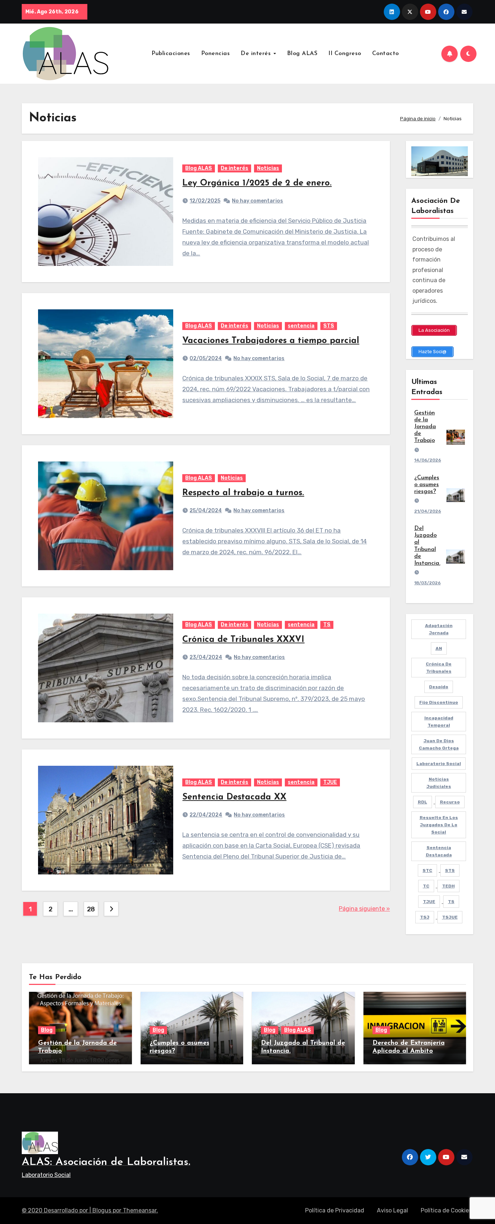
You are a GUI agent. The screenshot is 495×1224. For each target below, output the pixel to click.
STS (328, 326)
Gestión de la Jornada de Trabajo (425, 427)
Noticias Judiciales (439, 783)
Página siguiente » (364, 908)
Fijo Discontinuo (438, 702)
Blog (47, 1030)
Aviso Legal (392, 1210)
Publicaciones (170, 54)
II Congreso (344, 54)
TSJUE (450, 917)
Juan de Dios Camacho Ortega (439, 744)
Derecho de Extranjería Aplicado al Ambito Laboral (409, 1051)
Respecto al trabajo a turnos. (243, 493)
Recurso (450, 802)
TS (326, 625)
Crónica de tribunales (439, 667)
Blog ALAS (302, 54)
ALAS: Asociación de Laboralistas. (106, 1162)
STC (427, 870)
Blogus (101, 1210)
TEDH (448, 886)
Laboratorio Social (438, 763)
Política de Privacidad (334, 1210)
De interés (257, 54)
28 (91, 909)
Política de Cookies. (447, 1210)
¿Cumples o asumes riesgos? (426, 484)
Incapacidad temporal (438, 721)
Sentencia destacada (439, 851)
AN (439, 648)
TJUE (330, 782)
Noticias (268, 168)
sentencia (301, 326)
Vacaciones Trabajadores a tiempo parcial (270, 341)
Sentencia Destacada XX (234, 797)
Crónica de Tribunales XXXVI (243, 639)
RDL (422, 802)
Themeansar (140, 1210)
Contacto (385, 54)
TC (426, 886)
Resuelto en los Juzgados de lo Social (439, 825)
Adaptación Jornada (439, 629)
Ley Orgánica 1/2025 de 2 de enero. (257, 183)
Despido (438, 686)
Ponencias (215, 54)
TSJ (424, 917)
